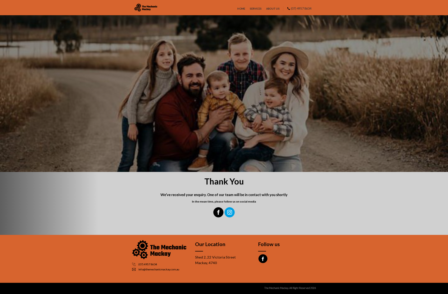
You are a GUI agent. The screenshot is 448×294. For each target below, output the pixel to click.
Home (241, 8)
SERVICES (255, 8)
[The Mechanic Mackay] (149, 7)
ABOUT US (272, 8)
